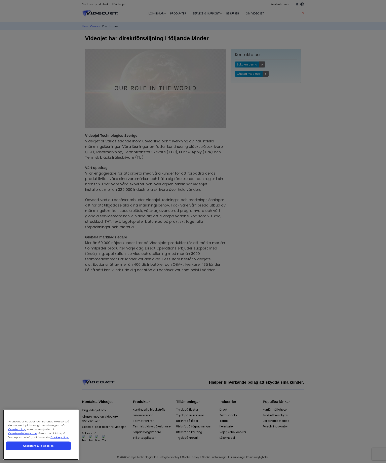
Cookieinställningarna (22, 433)
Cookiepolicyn (59, 437)
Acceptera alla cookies (38, 445)
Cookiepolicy (17, 429)
